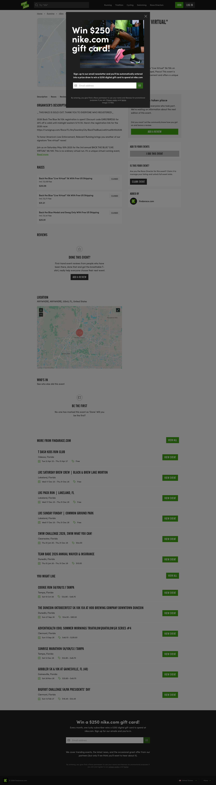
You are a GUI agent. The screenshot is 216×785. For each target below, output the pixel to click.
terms (124, 100)
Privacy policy (111, 100)
